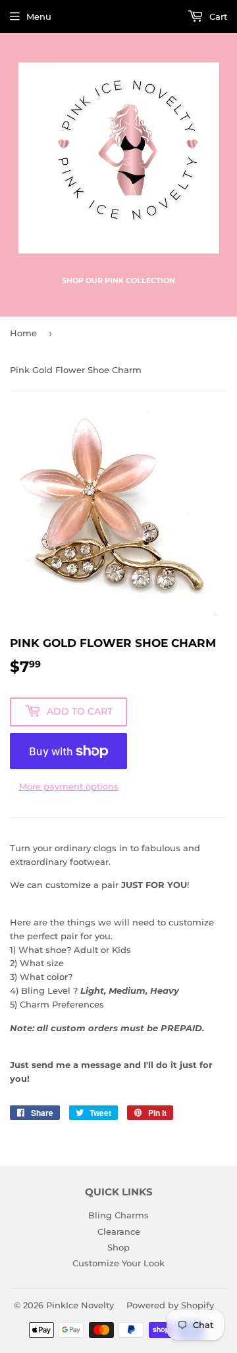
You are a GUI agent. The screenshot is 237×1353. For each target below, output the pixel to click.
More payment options (68, 786)
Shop (118, 1247)
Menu (38, 16)
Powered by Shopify (170, 1305)
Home (23, 333)
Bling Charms (118, 1215)
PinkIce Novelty (80, 1305)
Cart (217, 16)
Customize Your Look (118, 1263)
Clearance (118, 1231)
